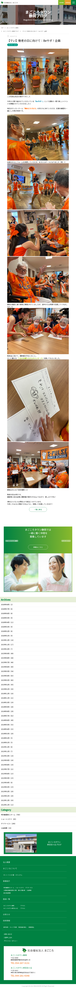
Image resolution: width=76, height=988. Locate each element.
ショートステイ (6, 819)
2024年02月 (5, 738)
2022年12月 (5, 800)
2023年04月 (5, 782)
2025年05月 (5, 671)
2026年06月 (5, 613)
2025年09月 (5, 653)
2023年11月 (5, 751)
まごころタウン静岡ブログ (11, 31)
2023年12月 (5, 747)
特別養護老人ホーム (8, 814)
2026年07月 (5, 609)
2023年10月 (5, 756)
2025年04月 (5, 675)
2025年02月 (5, 684)
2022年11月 (5, 805)
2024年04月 (5, 729)
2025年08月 (5, 658)
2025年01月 (5, 689)
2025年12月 (5, 640)
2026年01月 (5, 635)
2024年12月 (5, 693)
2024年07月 (5, 716)
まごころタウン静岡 (12, 28)
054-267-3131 (22, 962)
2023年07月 (5, 769)
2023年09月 (5, 760)
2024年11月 (5, 698)
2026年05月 (5, 618)
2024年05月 (5, 724)
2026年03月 (5, 627)
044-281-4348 (22, 975)
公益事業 (4, 828)
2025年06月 (5, 667)
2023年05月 (5, 778)
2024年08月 (5, 711)
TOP (2, 28)
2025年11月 (5, 644)
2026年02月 (5, 631)
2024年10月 (5, 702)
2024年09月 (5, 707)
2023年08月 (5, 764)
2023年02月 (5, 791)
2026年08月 (5, 604)
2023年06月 (5, 773)
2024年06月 (5, 720)
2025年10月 (5, 649)
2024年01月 (5, 742)
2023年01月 (5, 796)
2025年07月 (5, 662)
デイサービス (5, 823)
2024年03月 (5, 733)
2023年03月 (5, 787)
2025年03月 (5, 680)
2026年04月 (5, 622)
